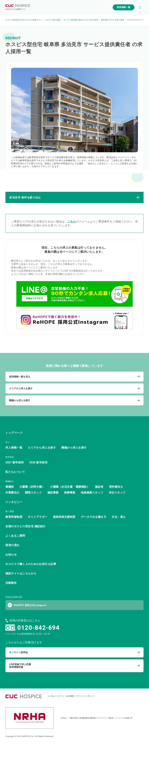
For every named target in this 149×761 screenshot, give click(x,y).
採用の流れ (12, 545)
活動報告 (11, 582)
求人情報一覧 (13, 447)
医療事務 (69, 492)
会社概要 (70, 696)
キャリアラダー (38, 516)
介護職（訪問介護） (32, 486)
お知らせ (11, 554)
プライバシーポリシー (85, 696)
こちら (71, 221)
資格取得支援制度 (64, 516)
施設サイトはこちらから (21, 573)
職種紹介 (9, 481)
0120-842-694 (38, 627)
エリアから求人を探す (42, 447)
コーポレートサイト (56, 696)
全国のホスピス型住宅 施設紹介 (25, 526)
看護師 (9, 486)
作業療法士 (12, 492)
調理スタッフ (33, 492)
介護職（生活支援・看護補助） (70, 486)
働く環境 (9, 511)
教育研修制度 (13, 516)
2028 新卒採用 (38, 462)
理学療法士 (116, 486)
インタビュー (13, 501)
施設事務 (53, 492)
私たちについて (15, 471)
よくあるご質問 (15, 535)
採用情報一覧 (123, 7)
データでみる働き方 (93, 516)
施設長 (99, 486)
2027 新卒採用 (14, 462)
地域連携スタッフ (92, 492)
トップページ (13, 432)
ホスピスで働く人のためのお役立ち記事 (30, 563)
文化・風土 (119, 516)
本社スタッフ (117, 492)
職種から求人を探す (74, 447)
